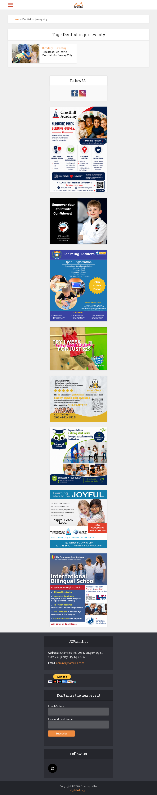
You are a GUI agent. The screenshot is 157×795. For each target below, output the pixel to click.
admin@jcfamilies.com (70, 663)
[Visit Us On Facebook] (74, 93)
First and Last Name (60, 719)
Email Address (56, 706)
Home (15, 19)
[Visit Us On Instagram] (82, 93)
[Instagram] (52, 768)
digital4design (78, 790)
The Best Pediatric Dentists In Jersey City (57, 53)
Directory (47, 48)
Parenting (60, 48)
